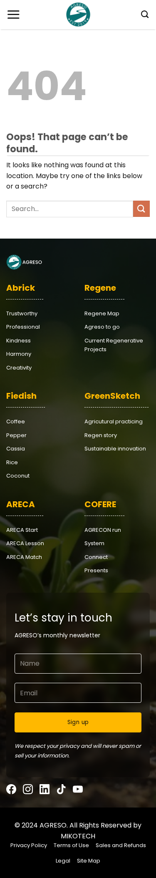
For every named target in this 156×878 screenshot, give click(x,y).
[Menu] (13, 14)
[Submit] (141, 209)
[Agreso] (78, 14)
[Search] (142, 14)
